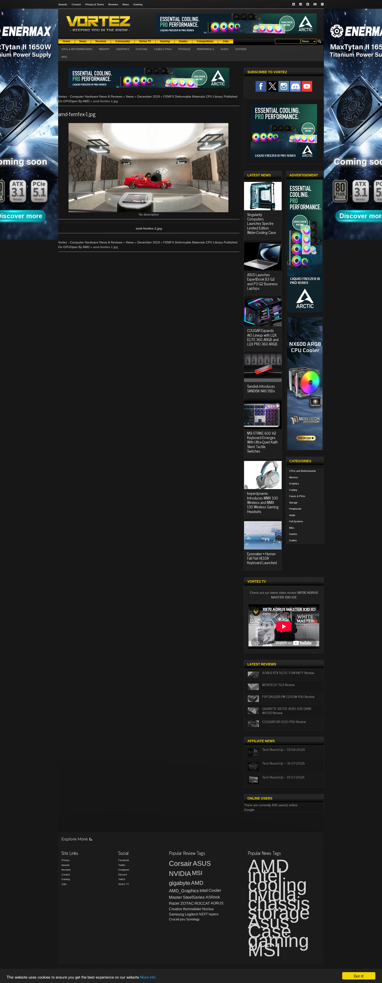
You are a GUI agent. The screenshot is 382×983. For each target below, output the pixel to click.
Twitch (121, 879)
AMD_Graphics (184, 890)
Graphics (294, 483)
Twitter (121, 865)
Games (293, 534)
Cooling (293, 490)
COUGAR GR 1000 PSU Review (284, 721)
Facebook (123, 860)
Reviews (113, 4)
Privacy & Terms (94, 4)
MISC (64, 57)
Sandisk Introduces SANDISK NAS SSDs (261, 388)
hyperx (214, 914)
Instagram (123, 869)
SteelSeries (194, 897)
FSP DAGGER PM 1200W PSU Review (288, 696)
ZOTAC (187, 903)
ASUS (202, 863)
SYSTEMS (240, 49)
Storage (293, 502)
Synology (193, 919)
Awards (62, 4)
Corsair (180, 863)
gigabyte (179, 883)
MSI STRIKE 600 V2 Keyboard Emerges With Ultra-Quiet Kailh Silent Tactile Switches (262, 442)
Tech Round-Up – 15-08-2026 (283, 749)
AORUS (217, 903)
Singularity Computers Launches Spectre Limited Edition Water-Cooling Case (261, 223)
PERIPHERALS (205, 49)
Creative (175, 909)
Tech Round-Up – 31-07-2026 (283, 763)
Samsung (176, 914)
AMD (197, 883)
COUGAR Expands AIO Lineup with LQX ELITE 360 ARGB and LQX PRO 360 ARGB (263, 337)
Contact (76, 4)
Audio (292, 515)
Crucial (174, 919)
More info (148, 977)
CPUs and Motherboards (302, 471)
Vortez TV (123, 884)
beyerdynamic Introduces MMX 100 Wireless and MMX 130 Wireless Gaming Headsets (263, 502)
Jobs (64, 884)
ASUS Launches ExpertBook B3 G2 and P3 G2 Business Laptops (262, 281)
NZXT (203, 914)
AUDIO (225, 49)
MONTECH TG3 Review (278, 684)
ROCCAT (202, 903)
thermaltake (192, 909)
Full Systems (296, 521)
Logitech (191, 914)
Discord (122, 874)
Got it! (359, 976)
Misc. (292, 527)
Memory (293, 477)
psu (182, 919)
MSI (197, 873)
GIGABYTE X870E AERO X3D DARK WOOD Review (286, 710)
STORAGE (184, 49)
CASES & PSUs (163, 49)
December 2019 (148, 96)
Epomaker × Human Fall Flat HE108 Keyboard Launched (262, 558)
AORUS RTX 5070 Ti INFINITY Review (288, 672)
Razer (174, 903)
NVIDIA (180, 873)
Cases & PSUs (297, 496)
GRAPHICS (122, 49)
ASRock (213, 897)
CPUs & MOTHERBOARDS (76, 49)
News (125, 4)
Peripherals (295, 508)
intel (204, 890)
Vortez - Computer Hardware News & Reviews (90, 96)
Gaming (138, 4)
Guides (293, 540)
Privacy (65, 860)
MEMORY (104, 49)
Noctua (208, 909)
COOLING (141, 49)
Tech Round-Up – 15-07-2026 (283, 777)
